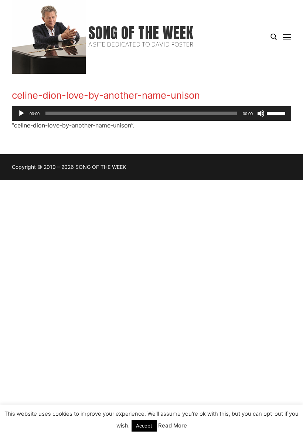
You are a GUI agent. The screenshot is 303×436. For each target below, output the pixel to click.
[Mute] (261, 113)
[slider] (277, 112)
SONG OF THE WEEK (140, 33)
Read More (172, 425)
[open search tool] (273, 37)
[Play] (21, 113)
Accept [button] (144, 426)
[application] (151, 113)
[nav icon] (287, 37)
